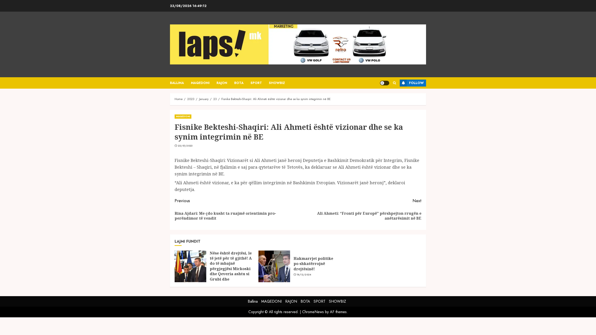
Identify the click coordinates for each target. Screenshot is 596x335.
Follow (416, 82)
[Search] (394, 82)
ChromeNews (313, 312)
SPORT (256, 82)
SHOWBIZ (277, 82)
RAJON (222, 82)
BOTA (239, 82)
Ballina (177, 82)
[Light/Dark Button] (384, 83)
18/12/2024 (304, 274)
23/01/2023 (185, 145)
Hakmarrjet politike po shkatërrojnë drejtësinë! (313, 263)
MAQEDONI (200, 82)
